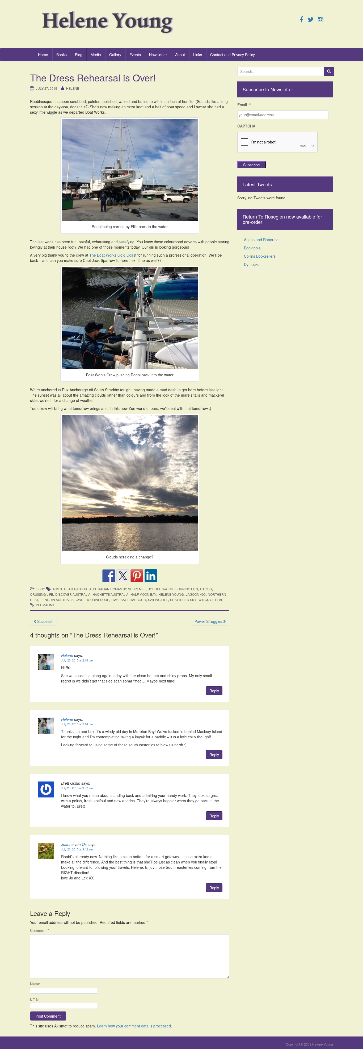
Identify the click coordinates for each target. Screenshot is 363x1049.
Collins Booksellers (260, 256)
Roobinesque (97, 599)
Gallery (115, 54)
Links (197, 54)
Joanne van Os (74, 844)
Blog (78, 54)
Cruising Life (41, 594)
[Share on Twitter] (122, 575)
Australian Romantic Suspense (117, 589)
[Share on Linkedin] (151, 575)
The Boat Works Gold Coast (112, 255)
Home (43, 54)
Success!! (44, 621)
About (180, 54)
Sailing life (158, 599)
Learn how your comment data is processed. (134, 1026)
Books (61, 54)
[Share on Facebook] (108, 575)
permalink (45, 605)
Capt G (206, 589)
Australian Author (70, 589)
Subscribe (251, 164)
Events (135, 54)
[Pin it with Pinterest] (136, 575)
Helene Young (171, 594)
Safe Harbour (133, 599)
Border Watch (160, 589)
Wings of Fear (211, 599)
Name (35, 983)
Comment (39, 930)
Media (96, 54)
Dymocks (251, 264)
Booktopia (252, 247)
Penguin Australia (57, 599)
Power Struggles (209, 621)
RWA (115, 599)
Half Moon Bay (143, 594)
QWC (79, 599)
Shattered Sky (183, 599)
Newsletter (158, 54)
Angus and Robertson (262, 239)
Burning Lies (186, 589)
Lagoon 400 (196, 594)
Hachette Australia (110, 594)
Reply (214, 690)
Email (34, 999)
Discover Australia (72, 594)
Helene (72, 88)
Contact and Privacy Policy (232, 54)
